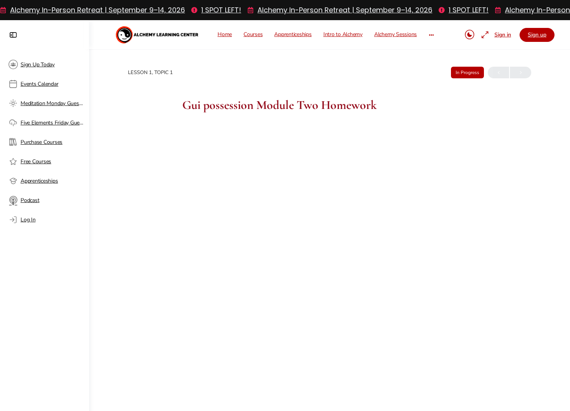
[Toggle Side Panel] (13, 34)
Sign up (537, 34)
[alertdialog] (285, 10)
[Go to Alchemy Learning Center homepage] (157, 33)
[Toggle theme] (469, 35)
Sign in (502, 34)
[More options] (431, 34)
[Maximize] (483, 35)
